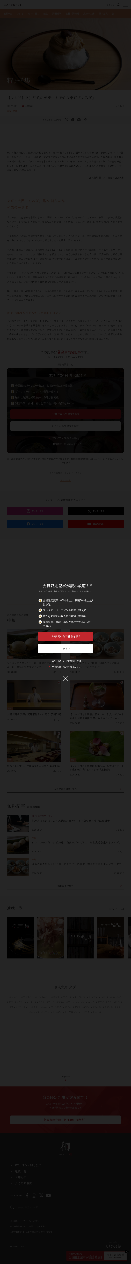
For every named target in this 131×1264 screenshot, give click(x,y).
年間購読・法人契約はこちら (66, 666)
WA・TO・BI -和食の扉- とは (66, 661)
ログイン (65, 648)
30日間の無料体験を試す (66, 636)
